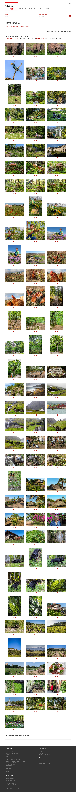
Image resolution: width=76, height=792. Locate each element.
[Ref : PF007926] (35, 686)
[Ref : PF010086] (14, 442)
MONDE (8, 756)
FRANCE (8, 754)
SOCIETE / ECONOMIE (11, 762)
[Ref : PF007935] (56, 703)
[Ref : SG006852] (35, 626)
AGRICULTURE (10, 751)
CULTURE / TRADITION (12, 753)
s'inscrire (7, 14)
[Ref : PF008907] (56, 561)
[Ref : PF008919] (35, 606)
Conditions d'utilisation (11, 785)
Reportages (31, 8)
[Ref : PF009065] (14, 519)
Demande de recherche (12, 773)
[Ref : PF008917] (56, 585)
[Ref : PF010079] (56, 407)
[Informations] (57, 397)
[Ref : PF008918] (14, 606)
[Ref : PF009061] (56, 484)
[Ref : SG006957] (56, 651)
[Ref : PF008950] (56, 536)
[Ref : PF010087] (35, 407)
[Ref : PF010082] (35, 424)
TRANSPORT (9, 766)
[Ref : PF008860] (56, 609)
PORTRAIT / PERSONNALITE (13, 759)
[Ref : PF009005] (35, 536)
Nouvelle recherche (25, 26)
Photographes (9, 781)
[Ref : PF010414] (35, 442)
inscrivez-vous (40, 38)
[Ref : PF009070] (56, 519)
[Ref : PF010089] (56, 389)
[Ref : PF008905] (35, 557)
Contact (47, 8)
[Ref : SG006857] (56, 626)
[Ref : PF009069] (35, 519)
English (69, 3)
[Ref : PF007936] (14, 721)
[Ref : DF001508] (35, 668)
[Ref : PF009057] (35, 484)
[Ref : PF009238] (14, 626)
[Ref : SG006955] (35, 651)
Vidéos (40, 8)
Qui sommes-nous (10, 780)
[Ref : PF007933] (14, 703)
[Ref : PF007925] (14, 686)
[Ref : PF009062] (14, 501)
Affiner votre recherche (11, 26)
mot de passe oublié (42, 14)
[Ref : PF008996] (14, 536)
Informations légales (11, 783)
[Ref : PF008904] (14, 561)
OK (70, 16)
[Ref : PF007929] (56, 686)
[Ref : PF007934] (35, 703)
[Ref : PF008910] (14, 582)
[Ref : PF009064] (56, 501)
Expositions (8, 771)
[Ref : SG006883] (14, 647)
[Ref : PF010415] (56, 442)
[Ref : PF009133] (35, 460)
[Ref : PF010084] (14, 407)
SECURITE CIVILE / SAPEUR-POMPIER (16, 761)
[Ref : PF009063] (35, 501)
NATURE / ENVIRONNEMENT (13, 758)
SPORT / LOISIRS (10, 764)
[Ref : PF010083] (56, 424)
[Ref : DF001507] (14, 668)
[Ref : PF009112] (14, 481)
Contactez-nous (10, 778)
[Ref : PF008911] (35, 585)
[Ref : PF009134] (56, 460)
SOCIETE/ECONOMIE (44, 754)
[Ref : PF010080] (14, 424)
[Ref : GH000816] (56, 668)
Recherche (22, 8)
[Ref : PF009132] (14, 460)
